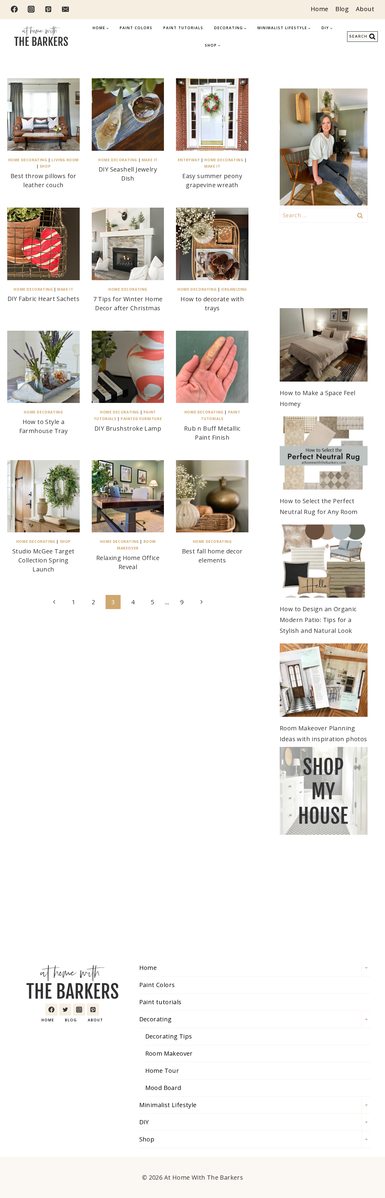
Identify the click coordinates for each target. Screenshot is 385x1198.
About (365, 9)
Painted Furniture (141, 418)
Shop (45, 166)
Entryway (189, 160)
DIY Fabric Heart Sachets (44, 299)
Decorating (155, 1019)
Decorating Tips (168, 1036)
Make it (150, 160)
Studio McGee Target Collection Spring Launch (43, 560)
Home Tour (162, 1070)
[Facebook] (14, 9)
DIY (144, 1122)
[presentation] (43, 114)
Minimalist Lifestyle (168, 1105)
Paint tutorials (183, 27)
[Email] (65, 9)
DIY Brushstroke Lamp (127, 428)
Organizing (234, 289)
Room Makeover (169, 1053)
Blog (342, 9)
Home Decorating (27, 160)
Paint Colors (136, 27)
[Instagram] (31, 9)
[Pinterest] (48, 9)
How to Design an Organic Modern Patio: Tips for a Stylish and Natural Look (318, 620)
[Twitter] (65, 1010)
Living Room (65, 160)
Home (319, 9)
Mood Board (163, 1088)
